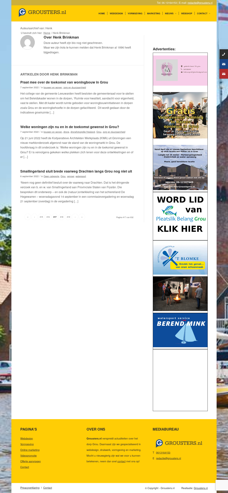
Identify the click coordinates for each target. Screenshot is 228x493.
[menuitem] (101, 13)
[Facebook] (223, 74)
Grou (98, 131)
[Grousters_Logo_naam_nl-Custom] (49, 13)
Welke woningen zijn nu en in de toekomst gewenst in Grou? (69, 126)
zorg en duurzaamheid (74, 87)
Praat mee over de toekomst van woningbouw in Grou (64, 82)
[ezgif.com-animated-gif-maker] (180, 294)
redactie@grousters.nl (200, 2)
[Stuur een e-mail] (223, 64)
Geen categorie (51, 176)
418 (61, 216)
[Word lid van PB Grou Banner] (180, 215)
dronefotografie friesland (83, 131)
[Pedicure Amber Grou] (180, 70)
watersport (81, 176)
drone (66, 131)
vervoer (70, 176)
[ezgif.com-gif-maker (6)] (180, 330)
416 (48, 216)
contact (121, 461)
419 (68, 216)
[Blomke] (180, 258)
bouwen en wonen (53, 87)
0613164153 (163, 452)
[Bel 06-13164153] (223, 54)
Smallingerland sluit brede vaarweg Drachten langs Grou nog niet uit (76, 171)
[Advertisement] (180, 381)
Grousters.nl (201, 488)
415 (41, 216)
